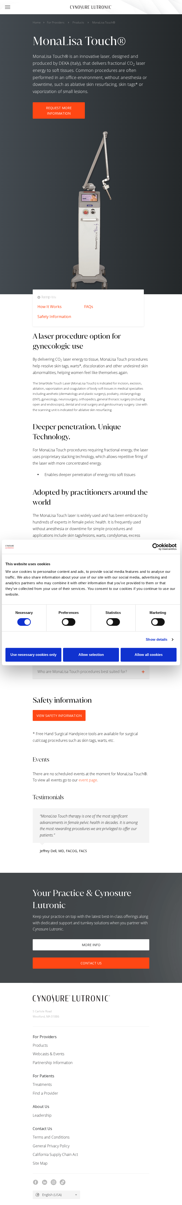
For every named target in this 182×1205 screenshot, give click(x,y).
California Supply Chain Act (55, 1154)
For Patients (43, 1076)
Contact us (91, 963)
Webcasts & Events (48, 1053)
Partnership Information (53, 1062)
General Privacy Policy (51, 1146)
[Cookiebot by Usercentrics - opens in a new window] (156, 546)
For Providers (55, 22)
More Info (91, 945)
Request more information (59, 111)
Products (78, 22)
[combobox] (56, 1195)
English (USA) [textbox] (52, 1194)
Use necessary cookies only (33, 655)
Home (37, 22)
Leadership (42, 1115)
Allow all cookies (149, 655)
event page (88, 780)
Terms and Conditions (51, 1137)
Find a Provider (45, 1093)
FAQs (88, 306)
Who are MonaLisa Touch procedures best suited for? (82, 671)
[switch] (68, 622)
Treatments (42, 1084)
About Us (41, 1106)
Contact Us (42, 1128)
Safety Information (54, 316)
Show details (156, 639)
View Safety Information (59, 715)
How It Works (49, 306)
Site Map (40, 1163)
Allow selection (91, 655)
